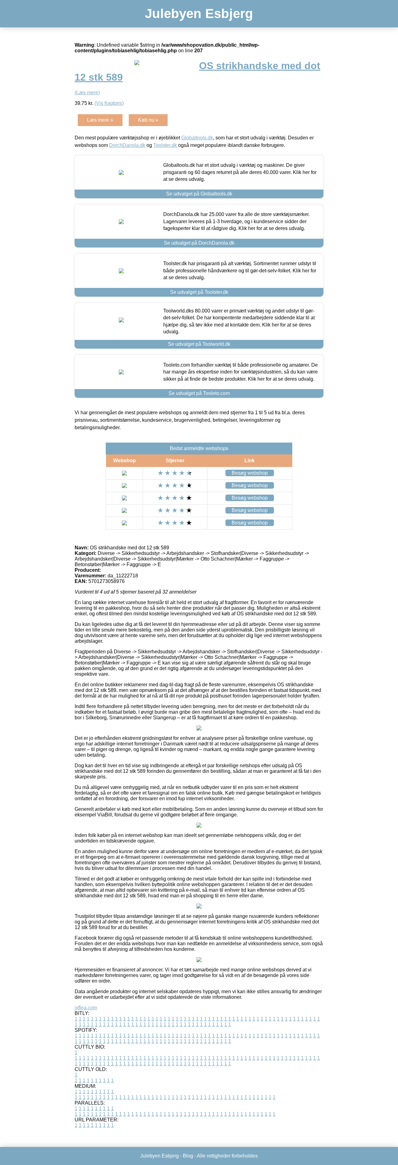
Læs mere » (100, 120)
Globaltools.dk (197, 137)
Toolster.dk (165, 145)
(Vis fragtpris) (109, 103)
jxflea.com (86, 1007)
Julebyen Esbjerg (199, 13)
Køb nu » (148, 120)
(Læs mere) (87, 92)
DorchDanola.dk (127, 145)
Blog (188, 1155)
